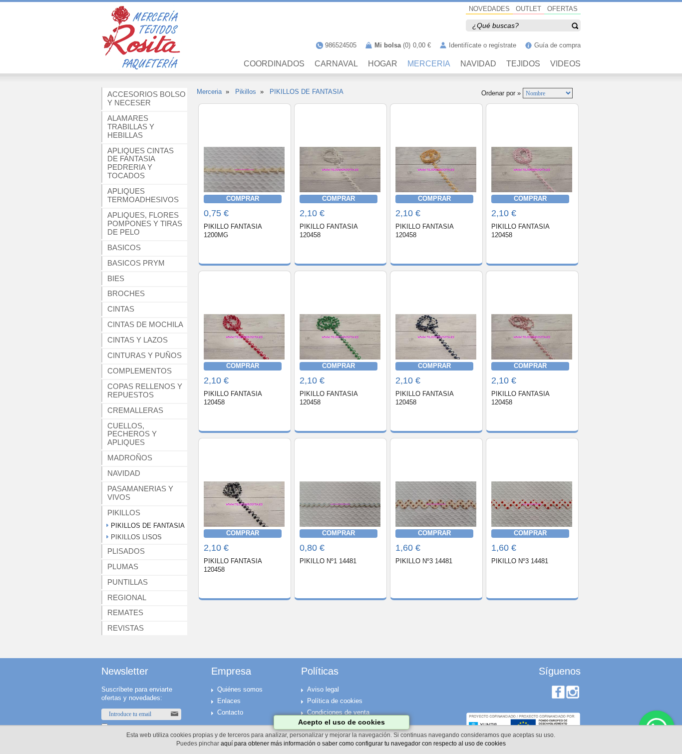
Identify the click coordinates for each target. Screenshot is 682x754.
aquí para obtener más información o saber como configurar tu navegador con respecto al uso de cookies (363, 743)
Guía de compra (557, 45)
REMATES (125, 612)
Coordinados (274, 64)
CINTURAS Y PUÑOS (144, 355)
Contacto (230, 712)
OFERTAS (562, 8)
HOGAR (382, 64)
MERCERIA (428, 64)
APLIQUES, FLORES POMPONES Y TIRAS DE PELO (144, 223)
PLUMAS (122, 566)
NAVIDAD (478, 64)
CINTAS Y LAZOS (137, 340)
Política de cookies (334, 701)
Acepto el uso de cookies (341, 722)
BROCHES (126, 293)
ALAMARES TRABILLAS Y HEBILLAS (130, 126)
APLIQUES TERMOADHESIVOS (143, 195)
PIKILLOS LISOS (136, 537)
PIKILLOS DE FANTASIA (148, 525)
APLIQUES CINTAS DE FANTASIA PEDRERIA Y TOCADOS (140, 163)
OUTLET (528, 8)
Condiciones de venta (338, 712)
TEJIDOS (523, 64)
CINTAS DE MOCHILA (145, 324)
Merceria (209, 91)
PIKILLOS (123, 512)
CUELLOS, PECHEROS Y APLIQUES (132, 434)
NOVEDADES (489, 8)
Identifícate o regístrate (482, 45)
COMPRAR (242, 198)
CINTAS (120, 309)
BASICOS (124, 247)
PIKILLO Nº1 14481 (328, 561)
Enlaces (229, 701)
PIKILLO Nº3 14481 (423, 561)
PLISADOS (126, 551)
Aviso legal (323, 689)
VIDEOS (565, 64)
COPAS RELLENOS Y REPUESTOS (144, 390)
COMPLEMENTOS (139, 371)
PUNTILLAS (127, 582)
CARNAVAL (336, 64)
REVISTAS (125, 628)
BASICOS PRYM (136, 263)
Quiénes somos (240, 689)
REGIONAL (126, 597)
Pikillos (245, 91)
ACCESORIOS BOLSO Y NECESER (146, 98)
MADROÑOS (129, 457)
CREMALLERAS (135, 410)
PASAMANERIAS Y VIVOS (140, 492)
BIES (115, 278)
